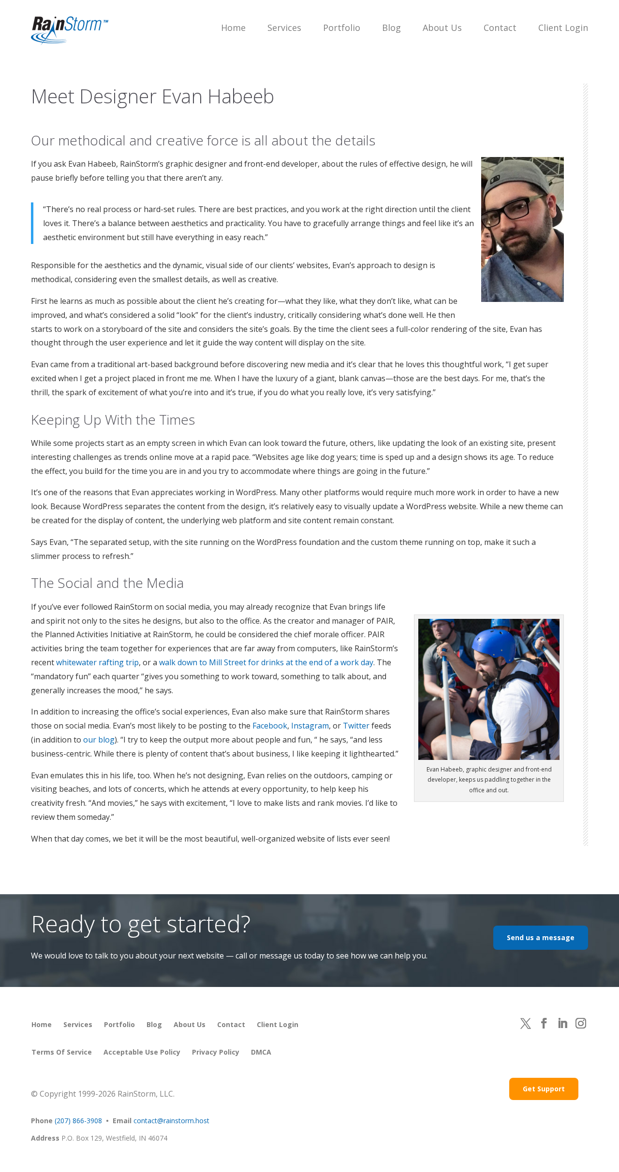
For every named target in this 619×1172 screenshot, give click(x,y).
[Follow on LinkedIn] (562, 1023)
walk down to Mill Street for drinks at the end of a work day (266, 662)
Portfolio (341, 27)
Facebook (269, 725)
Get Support (544, 1088)
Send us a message (541, 937)
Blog (391, 27)
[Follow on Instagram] (581, 1023)
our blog (99, 739)
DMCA (261, 1052)
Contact (500, 27)
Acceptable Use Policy (141, 1052)
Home (233, 27)
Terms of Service (61, 1052)
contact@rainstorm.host (171, 1120)
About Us (442, 27)
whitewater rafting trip (97, 662)
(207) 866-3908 (78, 1120)
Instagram (310, 725)
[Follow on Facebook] (544, 1023)
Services (284, 27)
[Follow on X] (525, 1023)
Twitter (356, 725)
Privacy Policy (215, 1052)
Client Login (563, 27)
